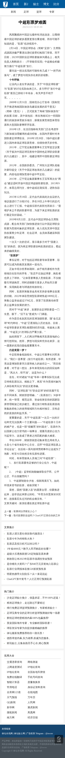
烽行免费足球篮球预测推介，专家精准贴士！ (32, 608)
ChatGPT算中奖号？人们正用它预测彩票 (29, 579)
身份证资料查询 (36, 687)
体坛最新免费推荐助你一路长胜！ (26, 633)
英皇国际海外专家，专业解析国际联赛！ (29, 623)
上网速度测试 (14, 667)
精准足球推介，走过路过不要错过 (26, 603)
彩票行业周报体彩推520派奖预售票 (26, 569)
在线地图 (33, 692)
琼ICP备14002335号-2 (29, 754)
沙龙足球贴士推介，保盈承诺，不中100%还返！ (34, 597)
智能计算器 (13, 682)
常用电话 (12, 687)
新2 (26, 4)
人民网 (31, 702)
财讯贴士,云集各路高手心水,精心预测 (28, 643)
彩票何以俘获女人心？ (25, 511)
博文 (46, 4)
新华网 (10, 707)
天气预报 (12, 697)
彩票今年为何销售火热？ (21, 538)
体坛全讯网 (7, 733)
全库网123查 (14, 692)
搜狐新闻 (12, 712)
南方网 (10, 717)
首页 (16, 4)
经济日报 (33, 717)
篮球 (39, 11)
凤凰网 (31, 712)
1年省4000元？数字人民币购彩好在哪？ (29, 548)
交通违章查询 (14, 662)
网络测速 (33, 662)
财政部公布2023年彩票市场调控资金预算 (29, 559)
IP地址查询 (34, 667)
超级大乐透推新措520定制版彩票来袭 (28, 554)
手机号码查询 (35, 677)
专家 (51, 11)
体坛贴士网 (19, 733)
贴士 (36, 4)
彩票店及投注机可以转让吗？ (23, 543)
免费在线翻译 (14, 677)
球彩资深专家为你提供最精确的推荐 (27, 628)
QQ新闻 (11, 702)
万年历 (31, 697)
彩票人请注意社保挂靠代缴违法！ (26, 533)
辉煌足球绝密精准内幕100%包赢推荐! (28, 618)
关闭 (59, 741)
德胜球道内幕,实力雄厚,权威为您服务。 (29, 638)
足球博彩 (17, 138)
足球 (26, 11)
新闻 (13, 11)
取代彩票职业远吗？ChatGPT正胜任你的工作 (37, 515)
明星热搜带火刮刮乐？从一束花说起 (27, 574)
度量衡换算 (34, 682)
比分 (56, 4)
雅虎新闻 (33, 707)
